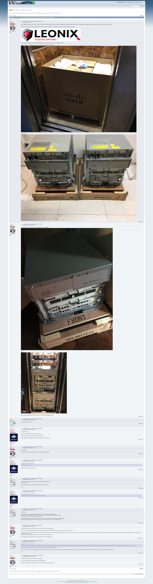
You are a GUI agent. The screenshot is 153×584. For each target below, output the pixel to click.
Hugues (11, 428)
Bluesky (63, 581)
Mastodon (67, 581)
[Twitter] (10, 444)
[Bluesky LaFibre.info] (10, 32)
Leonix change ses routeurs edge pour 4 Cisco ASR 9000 (32, 21)
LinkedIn (71, 581)
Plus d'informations (84, 580)
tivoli (11, 419)
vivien (11, 21)
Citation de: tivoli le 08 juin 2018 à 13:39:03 (27, 463)
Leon (11, 478)
